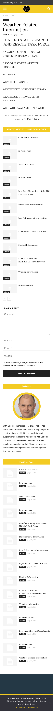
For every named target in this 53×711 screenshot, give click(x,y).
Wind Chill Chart (26, 164)
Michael (8, 35)
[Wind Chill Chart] (10, 167)
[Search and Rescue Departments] (10, 634)
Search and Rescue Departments (34, 631)
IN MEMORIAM (25, 285)
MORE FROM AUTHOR (36, 129)
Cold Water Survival (28, 137)
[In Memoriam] (10, 154)
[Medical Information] (10, 248)
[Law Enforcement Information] (10, 221)
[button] (49, 9)
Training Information (28, 272)
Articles (13, 15)
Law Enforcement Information (32, 218)
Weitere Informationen (28, 707)
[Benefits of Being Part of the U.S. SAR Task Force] (10, 194)
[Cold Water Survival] (10, 140)
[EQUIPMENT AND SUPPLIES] (10, 234)
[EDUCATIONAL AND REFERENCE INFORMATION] (10, 261)
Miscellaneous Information (31, 204)
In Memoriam (24, 151)
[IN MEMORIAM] (10, 288)
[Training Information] (10, 275)
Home (5, 15)
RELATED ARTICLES (15, 129)
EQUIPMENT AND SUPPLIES (32, 231)
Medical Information (27, 245)
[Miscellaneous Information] (10, 208)
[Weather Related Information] (10, 661)
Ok (16, 707)
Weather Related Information (33, 658)
